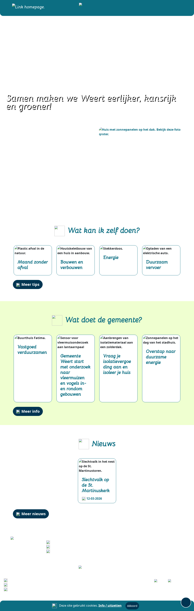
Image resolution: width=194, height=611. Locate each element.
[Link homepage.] (29, 7)
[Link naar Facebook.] (158, 582)
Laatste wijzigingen (24, 580)
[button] (97, 7)
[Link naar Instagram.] (172, 582)
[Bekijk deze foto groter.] (141, 131)
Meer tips (30, 284)
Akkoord (132, 606)
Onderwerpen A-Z (22, 584)
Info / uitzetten (110, 605)
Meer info (30, 411)
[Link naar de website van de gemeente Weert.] (97, 568)
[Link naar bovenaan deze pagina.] (186, 602)
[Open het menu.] (186, 7)
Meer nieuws (33, 513)
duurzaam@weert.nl (67, 551)
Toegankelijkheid (22, 589)
